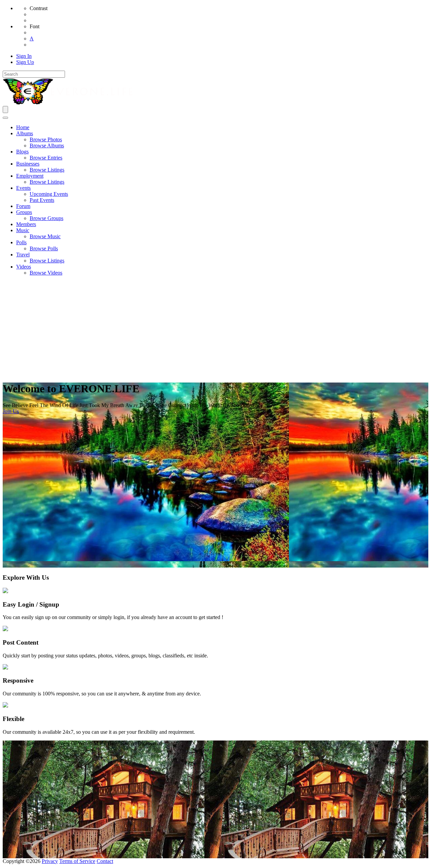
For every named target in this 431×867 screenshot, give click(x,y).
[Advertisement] (215, 328)
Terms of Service (77, 861)
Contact (105, 861)
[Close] (5, 118)
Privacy (50, 861)
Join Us (11, 411)
